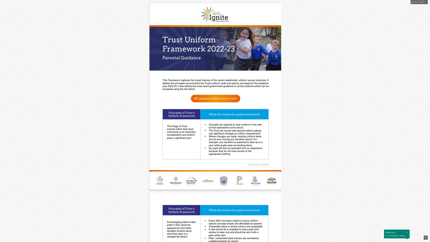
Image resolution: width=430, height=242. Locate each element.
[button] (415, 2)
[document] (215, 121)
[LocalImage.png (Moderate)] (215, 96)
